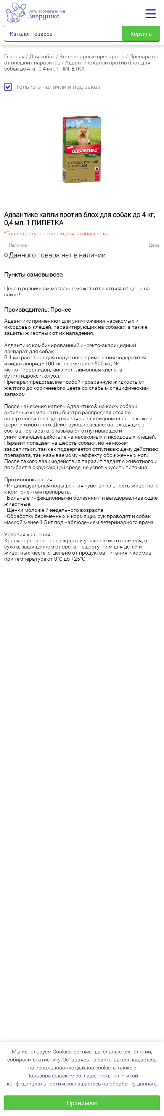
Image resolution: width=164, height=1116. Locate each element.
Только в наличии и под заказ (58, 86)
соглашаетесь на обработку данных (111, 1084)
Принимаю (82, 1103)
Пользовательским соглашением (67, 1076)
